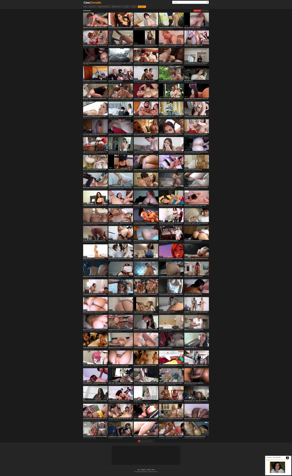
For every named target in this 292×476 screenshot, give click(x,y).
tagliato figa (164, 420)
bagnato (164, 82)
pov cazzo (165, 242)
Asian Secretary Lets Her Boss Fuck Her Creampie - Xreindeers (120, 27)
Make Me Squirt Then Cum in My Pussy (193, 383)
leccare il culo (148, 331)
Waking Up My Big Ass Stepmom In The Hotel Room (95, 312)
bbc (196, 82)
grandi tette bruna (199, 349)
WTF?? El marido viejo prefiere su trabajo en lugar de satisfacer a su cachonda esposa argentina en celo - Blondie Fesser (171, 329)
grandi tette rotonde (120, 100)
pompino (161, 64)
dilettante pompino (193, 206)
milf (114, 117)
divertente (136, 46)
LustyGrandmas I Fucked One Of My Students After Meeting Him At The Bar (171, 134)
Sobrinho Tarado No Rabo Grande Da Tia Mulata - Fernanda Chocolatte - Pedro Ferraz (95, 436)
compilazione (137, 100)
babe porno (87, 277)
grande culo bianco (195, 242)
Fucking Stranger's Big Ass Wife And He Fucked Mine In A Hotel (95, 347)
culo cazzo (149, 135)
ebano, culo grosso (189, 402)
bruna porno (93, 82)
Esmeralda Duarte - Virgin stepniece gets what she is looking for (95, 383)
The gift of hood (138, 400)
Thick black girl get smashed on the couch (194, 436)
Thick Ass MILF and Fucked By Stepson (168, 240)
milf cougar (89, 46)
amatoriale (113, 29)
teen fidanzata (192, 29)
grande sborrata (166, 117)
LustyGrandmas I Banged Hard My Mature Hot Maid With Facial (171, 116)
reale (113, 295)
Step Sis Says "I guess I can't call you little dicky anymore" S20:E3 (196, 223)
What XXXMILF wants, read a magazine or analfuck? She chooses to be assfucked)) (171, 45)
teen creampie (89, 366)
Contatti (148, 469)
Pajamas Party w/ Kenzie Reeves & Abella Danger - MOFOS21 (120, 187)
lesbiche (167, 206)
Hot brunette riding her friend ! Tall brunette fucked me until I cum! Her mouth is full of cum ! (146, 258)
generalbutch (162, 349)
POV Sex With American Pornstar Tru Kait (118, 294)
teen (109, 135)
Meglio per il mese (116, 6)
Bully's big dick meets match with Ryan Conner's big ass (146, 134)
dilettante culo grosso (125, 153)
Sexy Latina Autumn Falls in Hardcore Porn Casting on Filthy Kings (95, 63)
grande (171, 64)
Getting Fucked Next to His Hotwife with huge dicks (146, 294)
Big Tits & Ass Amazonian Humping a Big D (144, 80)
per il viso (163, 260)
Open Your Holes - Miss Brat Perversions (118, 276)
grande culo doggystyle (200, 64)
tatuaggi (138, 295)
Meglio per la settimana (103, 6)
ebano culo (196, 420)
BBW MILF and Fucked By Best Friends (193, 329)
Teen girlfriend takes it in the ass (192, 27)
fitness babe (190, 313)
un (134, 82)
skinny (109, 260)
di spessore (187, 437)
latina (118, 206)
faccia (144, 224)
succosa (189, 242)
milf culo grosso (90, 313)
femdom (114, 277)
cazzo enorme (93, 171)
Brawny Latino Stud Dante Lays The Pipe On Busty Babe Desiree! (95, 187)
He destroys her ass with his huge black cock (94, 240)
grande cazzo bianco (200, 135)
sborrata (186, 64)
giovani (146, 153)
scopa (160, 29)
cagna (185, 100)
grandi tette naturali (172, 135)
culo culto (140, 224)
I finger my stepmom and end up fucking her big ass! (146, 169)
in (83, 64)
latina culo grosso (116, 171)
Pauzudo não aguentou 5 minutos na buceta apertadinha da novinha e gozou (196, 187)
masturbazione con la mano (147, 313)
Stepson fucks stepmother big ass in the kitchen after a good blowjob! (171, 27)
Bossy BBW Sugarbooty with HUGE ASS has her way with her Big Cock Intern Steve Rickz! (196, 134)
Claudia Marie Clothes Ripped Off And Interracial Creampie (146, 276)
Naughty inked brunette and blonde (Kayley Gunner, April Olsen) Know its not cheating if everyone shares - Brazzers (171, 205)
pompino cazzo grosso (91, 189)
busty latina (147, 117)
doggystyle (191, 64)
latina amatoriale (149, 171)
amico (135, 437)
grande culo (165, 29)
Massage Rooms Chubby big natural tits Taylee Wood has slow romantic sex (95, 116)
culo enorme (137, 313)
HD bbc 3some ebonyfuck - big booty (193, 276)
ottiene (110, 171)
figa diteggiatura (143, 420)
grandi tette (114, 135)
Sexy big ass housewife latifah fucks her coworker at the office (171, 365)
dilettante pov (116, 313)
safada (94, 437)
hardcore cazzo (113, 437)
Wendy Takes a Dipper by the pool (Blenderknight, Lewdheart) (171, 258)
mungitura (150, 206)
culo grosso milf (165, 189)
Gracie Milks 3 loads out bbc (141, 205)
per (84, 82)
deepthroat (166, 64)
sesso (189, 171)
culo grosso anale (178, 349)
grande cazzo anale (201, 29)
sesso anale (88, 242)
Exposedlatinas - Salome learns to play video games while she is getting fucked (95, 80)
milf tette (166, 277)
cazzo (84, 29)
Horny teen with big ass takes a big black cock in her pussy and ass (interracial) (196, 152)
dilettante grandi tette (102, 189)
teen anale (88, 135)
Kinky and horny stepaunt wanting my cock (118, 400)
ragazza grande (124, 366)
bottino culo (173, 46)
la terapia (119, 135)
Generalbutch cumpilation (165, 347)
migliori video (92, 6)
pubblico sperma (171, 82)
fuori (135, 64)
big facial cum (169, 260)
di (134, 402)
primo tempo (140, 153)
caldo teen (116, 260)
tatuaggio (137, 82)
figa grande (166, 295)
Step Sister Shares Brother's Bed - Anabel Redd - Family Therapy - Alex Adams (120, 134)
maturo (161, 100)
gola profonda (141, 331)
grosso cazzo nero (142, 135)
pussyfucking (97, 206)
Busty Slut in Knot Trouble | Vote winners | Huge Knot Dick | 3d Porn (95, 276)
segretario (118, 29)
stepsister (110, 64)
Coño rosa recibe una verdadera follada (118, 365)
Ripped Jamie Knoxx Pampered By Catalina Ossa (171, 152)
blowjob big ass (190, 224)
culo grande (86, 153)
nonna (120, 82)
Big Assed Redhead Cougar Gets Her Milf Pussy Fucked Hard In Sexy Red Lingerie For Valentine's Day (95, 45)
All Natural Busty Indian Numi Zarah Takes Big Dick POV (95, 205)
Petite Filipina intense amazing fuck (193, 294)
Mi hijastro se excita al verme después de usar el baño (95, 98)
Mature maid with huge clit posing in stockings (119, 240)
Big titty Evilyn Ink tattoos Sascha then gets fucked (120, 329)
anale (137, 64)
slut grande (143, 100)
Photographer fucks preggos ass (167, 187)
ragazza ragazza (194, 437)
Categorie (133, 6)
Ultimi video (205, 10)
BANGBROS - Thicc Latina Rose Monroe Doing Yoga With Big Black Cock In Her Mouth (196, 312)
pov (85, 64)
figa (109, 29)
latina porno (141, 117)
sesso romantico (97, 117)
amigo (84, 331)
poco (185, 224)
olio (90, 295)
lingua (174, 153)
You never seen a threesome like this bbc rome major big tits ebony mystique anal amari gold (120, 418)
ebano (192, 277)
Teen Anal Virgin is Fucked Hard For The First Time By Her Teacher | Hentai (95, 365)
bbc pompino (137, 206)
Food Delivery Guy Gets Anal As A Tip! (117, 152)
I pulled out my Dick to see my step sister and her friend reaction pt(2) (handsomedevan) (146, 63)
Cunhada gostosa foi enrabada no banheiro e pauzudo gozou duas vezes (146, 347)
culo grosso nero (163, 366)
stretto (135, 153)
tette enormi (142, 29)
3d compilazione (170, 349)
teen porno (113, 46)
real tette (88, 402)
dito (135, 171)
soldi (148, 100)
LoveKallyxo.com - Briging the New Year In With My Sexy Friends (120, 436)
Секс (88, 2)
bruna (135, 260)
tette (95, 29)
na (185, 189)
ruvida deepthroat (91, 331)
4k (134, 189)
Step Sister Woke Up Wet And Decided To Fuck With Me (120, 312)
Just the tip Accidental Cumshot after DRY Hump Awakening (146, 383)
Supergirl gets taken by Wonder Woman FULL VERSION (196, 258)
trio (160, 171)
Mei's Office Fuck (188, 80)
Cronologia (126, 6)
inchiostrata (162, 206)
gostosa (136, 349)
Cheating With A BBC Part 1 (190, 347)
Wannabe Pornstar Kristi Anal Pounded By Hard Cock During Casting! (120, 347)
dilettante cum (190, 349)
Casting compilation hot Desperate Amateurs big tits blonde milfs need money (146, 98)
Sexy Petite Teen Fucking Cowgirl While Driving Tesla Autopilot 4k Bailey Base (120, 258)
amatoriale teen (145, 349)
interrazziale (111, 100)
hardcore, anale (95, 135)
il (108, 437)
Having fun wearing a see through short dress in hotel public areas (146, 45)
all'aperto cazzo (167, 100)
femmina (118, 277)
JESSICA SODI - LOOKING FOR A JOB (193, 45)
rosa (109, 366)
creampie (136, 29)
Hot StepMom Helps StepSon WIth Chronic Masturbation (171, 276)
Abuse (153, 469)
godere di (85, 224)
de (83, 100)
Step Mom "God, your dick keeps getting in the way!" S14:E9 (95, 27)
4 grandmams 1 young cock (115, 80)
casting (118, 349)
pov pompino (118, 64)
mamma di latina (193, 117)
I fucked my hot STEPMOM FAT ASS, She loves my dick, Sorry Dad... (196, 116)
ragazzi (93, 242)
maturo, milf (164, 135)
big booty (170, 29)
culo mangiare (143, 206)
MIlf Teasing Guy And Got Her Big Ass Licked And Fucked (146, 240)
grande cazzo (90, 29)
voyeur (135, 420)
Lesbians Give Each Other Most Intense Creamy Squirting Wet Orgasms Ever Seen (120, 205)
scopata (186, 117)
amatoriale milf (166, 46)
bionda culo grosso (115, 189)
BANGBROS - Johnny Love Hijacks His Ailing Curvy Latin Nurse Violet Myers (171, 383)
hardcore (186, 46)
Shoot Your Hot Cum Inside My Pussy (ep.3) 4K (94, 169)
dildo (109, 206)
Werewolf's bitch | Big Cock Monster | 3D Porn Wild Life (196, 98)
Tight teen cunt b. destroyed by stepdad (143, 152)
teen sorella (138, 189)
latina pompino (164, 171)
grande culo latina (140, 171)
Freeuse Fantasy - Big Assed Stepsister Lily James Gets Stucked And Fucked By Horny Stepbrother (196, 365)
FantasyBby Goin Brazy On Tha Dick (193, 240)
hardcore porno (172, 171)
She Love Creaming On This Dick (167, 312)
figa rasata (171, 277)
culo (109, 46)
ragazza (186, 29)
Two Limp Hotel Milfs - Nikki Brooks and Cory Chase (120, 223)
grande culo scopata (142, 437)
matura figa (173, 117)
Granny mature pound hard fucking (193, 169)
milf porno (137, 402)
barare (138, 366)
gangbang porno (121, 402)
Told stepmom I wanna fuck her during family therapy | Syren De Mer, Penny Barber (171, 223)
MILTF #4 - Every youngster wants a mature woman (171, 98)
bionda (160, 46)
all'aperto (141, 46)
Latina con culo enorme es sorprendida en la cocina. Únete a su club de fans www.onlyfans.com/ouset (95, 152)
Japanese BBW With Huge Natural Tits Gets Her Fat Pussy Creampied (146, 27)
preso (185, 260)
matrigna (136, 117)
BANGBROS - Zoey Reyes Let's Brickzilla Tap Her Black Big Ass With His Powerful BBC (171, 436)
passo (160, 82)
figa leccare (117, 384)
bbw (93, 260)
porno (84, 402)
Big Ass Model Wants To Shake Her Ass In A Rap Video (120, 98)
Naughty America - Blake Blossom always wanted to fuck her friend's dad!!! (171, 418)
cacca (90, 100)
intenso (186, 295)
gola (88, 64)
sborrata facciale (116, 153)
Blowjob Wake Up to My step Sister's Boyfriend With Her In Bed (146, 365)
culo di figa (95, 224)
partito (122, 189)
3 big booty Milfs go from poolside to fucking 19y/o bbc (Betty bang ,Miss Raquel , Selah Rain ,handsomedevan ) (171, 400)
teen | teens (86, 260)
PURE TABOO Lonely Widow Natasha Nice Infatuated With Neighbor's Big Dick (171, 63)
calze (84, 46)
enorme (91, 153)
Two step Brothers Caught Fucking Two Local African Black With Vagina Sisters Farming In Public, (171, 80)
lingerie (94, 46)
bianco (163, 313)
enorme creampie (144, 277)
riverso (143, 189)
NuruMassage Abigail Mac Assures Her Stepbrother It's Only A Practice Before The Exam (95, 294)
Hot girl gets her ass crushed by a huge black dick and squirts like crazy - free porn (120, 45)
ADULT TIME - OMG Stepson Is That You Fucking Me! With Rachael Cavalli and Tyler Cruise (120, 383)
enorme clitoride (112, 242)
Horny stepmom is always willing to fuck (144, 116)
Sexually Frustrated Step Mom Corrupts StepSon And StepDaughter (120, 116)
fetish (109, 277)
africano (174, 366)
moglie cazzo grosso (149, 46)
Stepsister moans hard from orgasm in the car (120, 63)
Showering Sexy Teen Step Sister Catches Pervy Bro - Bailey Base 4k (146, 187)
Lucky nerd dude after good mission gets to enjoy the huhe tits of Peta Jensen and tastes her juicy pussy (95, 223)
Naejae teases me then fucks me (192, 418)
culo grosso (148, 29)
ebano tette (120, 437)
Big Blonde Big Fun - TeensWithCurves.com (94, 258)
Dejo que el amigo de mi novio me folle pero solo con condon (95, 329)
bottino (200, 206)
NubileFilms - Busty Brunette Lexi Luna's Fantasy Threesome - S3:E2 (146, 329)
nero (185, 242)
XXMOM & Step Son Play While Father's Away (195, 205)
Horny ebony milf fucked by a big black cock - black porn (95, 418)
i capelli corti (128, 100)
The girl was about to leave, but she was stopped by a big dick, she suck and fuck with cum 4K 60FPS (171, 294)
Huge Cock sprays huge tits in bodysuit (143, 312)
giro (93, 349)
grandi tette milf (115, 224)
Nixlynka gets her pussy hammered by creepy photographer (120, 169)
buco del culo (188, 331)
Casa (85, 6)
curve (90, 260)
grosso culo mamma (145, 402)
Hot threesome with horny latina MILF (168, 169)
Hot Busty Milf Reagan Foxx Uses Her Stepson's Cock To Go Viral (196, 63)
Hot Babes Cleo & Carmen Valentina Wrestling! (145, 223)
